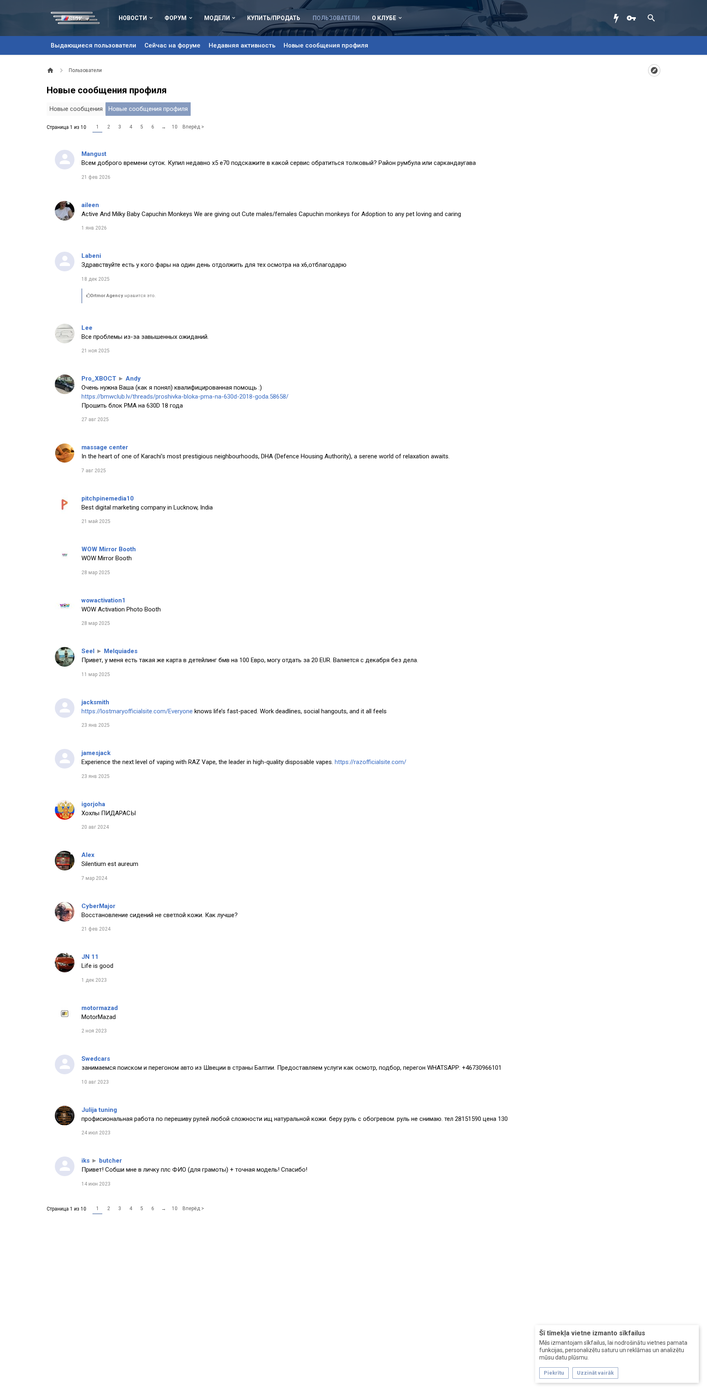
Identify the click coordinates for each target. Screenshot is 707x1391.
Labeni (91, 255)
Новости (133, 18)
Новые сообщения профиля (326, 45)
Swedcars (95, 1058)
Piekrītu (554, 1373)
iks (85, 1160)
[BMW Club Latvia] (79, 18)
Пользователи (336, 18)
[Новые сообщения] (618, 18)
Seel (88, 651)
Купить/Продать (273, 18)
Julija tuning (99, 1110)
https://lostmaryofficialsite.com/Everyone (137, 711)
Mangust (93, 154)
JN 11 (90, 956)
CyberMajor (98, 906)
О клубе (384, 18)
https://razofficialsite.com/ (370, 762)
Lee (86, 327)
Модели (217, 18)
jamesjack (95, 753)
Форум (175, 18)
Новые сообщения (76, 109)
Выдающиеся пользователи (93, 45)
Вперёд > (193, 127)
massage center (104, 447)
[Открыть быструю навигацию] (654, 70)
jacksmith (95, 702)
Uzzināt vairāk (595, 1373)
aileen (90, 205)
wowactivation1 (103, 600)
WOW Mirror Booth (108, 549)
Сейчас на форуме (172, 45)
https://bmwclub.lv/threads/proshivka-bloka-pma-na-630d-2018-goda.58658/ (184, 396)
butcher (110, 1160)
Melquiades (120, 651)
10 (175, 127)
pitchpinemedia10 (107, 498)
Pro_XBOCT (98, 378)
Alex (88, 855)
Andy (133, 378)
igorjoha (93, 804)
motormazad (99, 1008)
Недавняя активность (242, 45)
